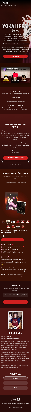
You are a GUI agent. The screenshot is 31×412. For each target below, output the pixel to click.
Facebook (15, 378)
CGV (22, 403)
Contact (16, 5)
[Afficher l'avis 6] (18, 164)
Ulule (15, 387)
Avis (6, 5)
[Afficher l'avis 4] (15, 164)
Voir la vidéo (15, 56)
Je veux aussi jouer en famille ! (15, 157)
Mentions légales (16, 403)
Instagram (15, 383)
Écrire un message (16, 302)
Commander (10, 5)
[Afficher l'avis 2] (12, 164)
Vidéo (2, 5)
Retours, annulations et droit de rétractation (15, 182)
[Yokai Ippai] (15, 2)
